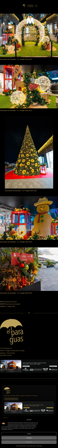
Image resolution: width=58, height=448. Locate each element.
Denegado (29, 438)
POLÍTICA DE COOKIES (21, 445)
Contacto (30, 5)
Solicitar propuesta (11, 399)
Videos (27, 375)
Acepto (29, 433)
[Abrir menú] (36, 6)
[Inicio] (24, 5)
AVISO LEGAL (39, 445)
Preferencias (29, 442)
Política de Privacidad (30, 445)
